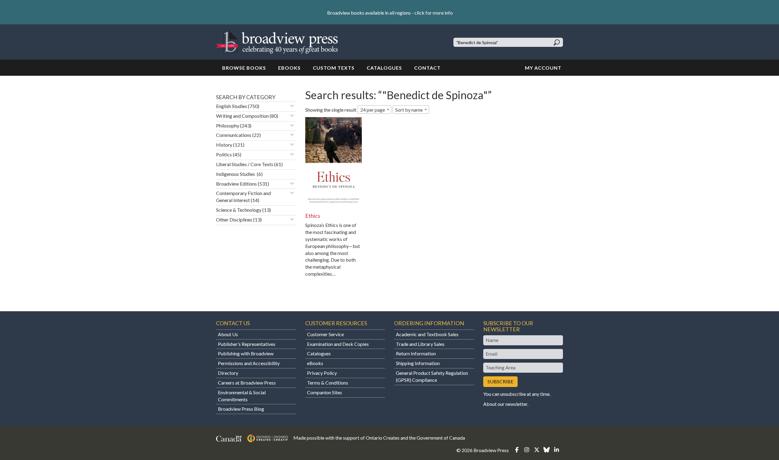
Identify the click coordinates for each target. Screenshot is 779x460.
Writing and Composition (242, 116)
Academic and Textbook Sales (427, 334)
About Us (228, 334)
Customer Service (325, 334)
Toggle (292, 106)
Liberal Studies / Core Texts (244, 164)
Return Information (416, 353)
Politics (224, 154)
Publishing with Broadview (246, 353)
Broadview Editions (236, 183)
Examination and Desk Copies (338, 344)
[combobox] (374, 109)
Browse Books (244, 68)
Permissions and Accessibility (249, 363)
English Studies (231, 106)
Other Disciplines (234, 219)
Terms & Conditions (327, 382)
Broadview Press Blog (241, 409)
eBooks (289, 68)
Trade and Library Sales (420, 344)
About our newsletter (505, 404)
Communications (233, 135)
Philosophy (227, 125)
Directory (228, 373)
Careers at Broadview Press (247, 382)
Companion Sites (324, 392)
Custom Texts (334, 68)
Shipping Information (418, 363)
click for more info (433, 13)
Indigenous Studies (236, 174)
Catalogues (384, 68)
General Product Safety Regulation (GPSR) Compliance (432, 376)
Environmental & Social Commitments (242, 395)
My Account (543, 68)
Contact (427, 68)
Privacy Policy (322, 373)
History (224, 145)
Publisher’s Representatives (246, 344)
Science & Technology (238, 210)
